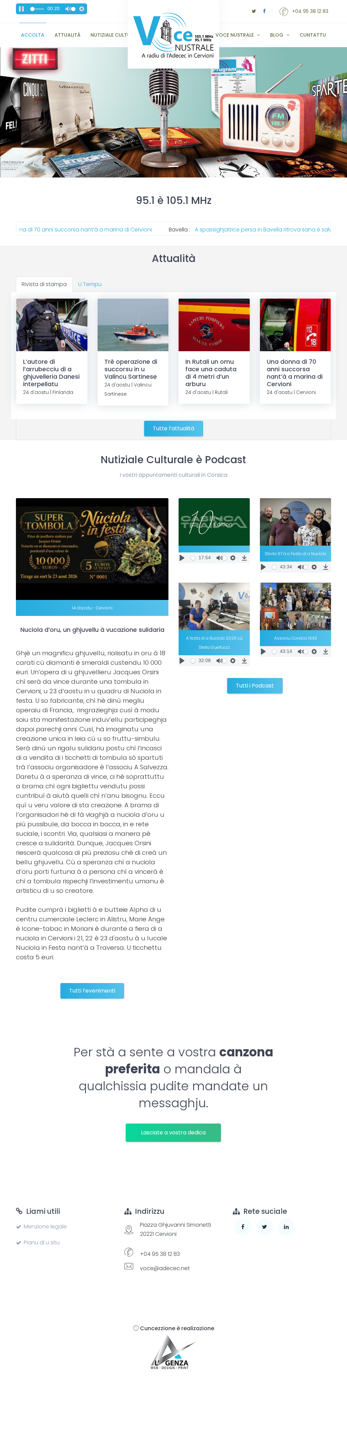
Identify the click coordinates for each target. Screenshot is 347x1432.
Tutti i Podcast (255, 686)
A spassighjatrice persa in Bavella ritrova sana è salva (224, 229)
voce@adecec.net (165, 1268)
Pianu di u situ (42, 1242)
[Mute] (68, 8)
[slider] (37, 9)
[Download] (244, 557)
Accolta (32, 35)
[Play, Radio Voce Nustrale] (21, 8)
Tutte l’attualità (173, 428)
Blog (277, 35)
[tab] (44, 284)
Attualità (67, 35)
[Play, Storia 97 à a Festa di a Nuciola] (263, 567)
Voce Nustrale (235, 35)
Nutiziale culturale (115, 35)
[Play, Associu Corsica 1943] (263, 651)
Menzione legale (45, 1226)
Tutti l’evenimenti (92, 991)
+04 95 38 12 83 (309, 11)
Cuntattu (313, 35)
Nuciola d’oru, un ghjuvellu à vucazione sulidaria (92, 629)
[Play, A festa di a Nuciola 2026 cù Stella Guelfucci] (182, 660)
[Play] (182, 557)
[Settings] (81, 8)
